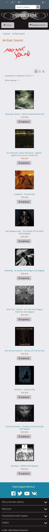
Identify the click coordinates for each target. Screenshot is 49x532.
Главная (6, 33)
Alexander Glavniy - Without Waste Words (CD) (24, 114)
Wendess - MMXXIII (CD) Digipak (24, 466)
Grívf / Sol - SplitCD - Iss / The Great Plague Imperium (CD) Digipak (24, 310)
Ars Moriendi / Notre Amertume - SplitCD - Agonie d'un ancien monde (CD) (24, 154)
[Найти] (38, 7)
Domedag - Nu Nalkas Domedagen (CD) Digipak (24, 270)
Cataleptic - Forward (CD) (24, 194)
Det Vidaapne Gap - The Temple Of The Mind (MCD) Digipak (24, 232)
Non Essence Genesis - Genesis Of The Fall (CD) (24, 350)
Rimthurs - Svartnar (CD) (24, 389)
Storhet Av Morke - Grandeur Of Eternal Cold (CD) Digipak (24, 427)
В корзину (24, 121)
